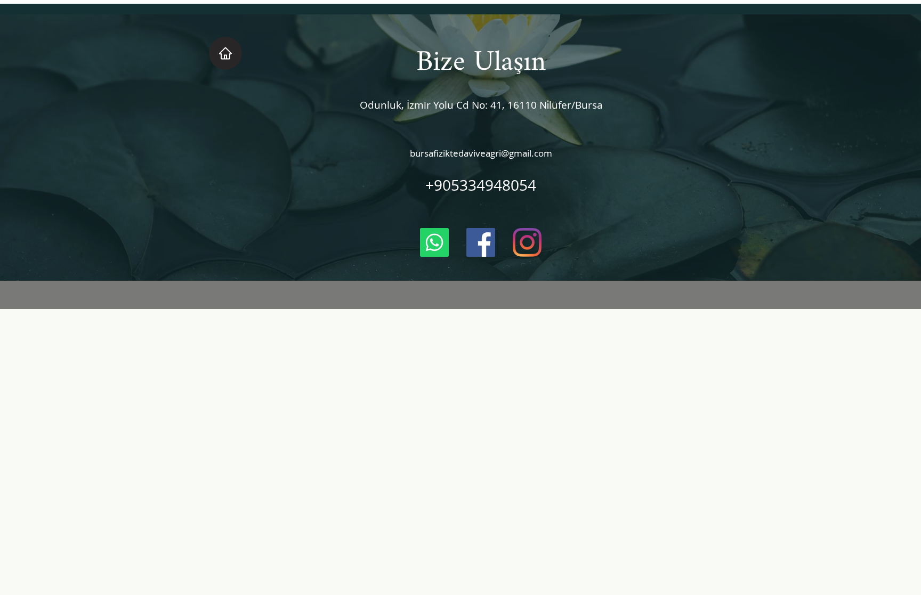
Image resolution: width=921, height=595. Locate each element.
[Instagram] (527, 242)
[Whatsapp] (434, 242)
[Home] (225, 53)
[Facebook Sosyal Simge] (480, 242)
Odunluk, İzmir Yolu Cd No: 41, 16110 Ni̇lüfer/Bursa (481, 105)
